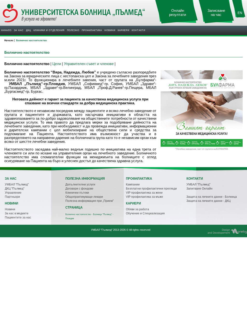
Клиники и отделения (49, 30)
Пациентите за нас (18, 217)
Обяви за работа (137, 209)
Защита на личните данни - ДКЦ (208, 201)
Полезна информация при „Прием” (89, 201)
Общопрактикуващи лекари (84, 196)
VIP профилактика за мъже (144, 196)
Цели (56, 64)
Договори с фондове (79, 188)
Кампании (133, 184)
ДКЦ (28, 30)
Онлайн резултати (177, 13)
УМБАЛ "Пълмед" (17, 184)
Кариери (123, 30)
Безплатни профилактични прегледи (151, 188)
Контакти (138, 30)
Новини (109, 30)
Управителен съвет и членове (89, 64)
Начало (6, 30)
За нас (19, 30)
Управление (13, 192)
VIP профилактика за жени (144, 192)
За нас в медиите (16, 213)
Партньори (12, 196)
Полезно (73, 30)
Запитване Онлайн (199, 188)
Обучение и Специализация (145, 213)
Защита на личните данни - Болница (211, 196)
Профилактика (92, 30)
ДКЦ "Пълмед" (14, 188)
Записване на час (216, 13)
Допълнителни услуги (80, 184)
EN (240, 13)
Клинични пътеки (77, 192)
